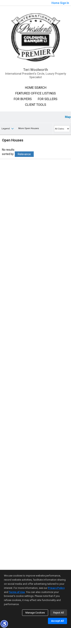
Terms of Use (17, 592)
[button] (4, 623)
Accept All (57, 620)
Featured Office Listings (35, 93)
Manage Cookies (35, 612)
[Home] (35, 37)
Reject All (58, 612)
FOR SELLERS (47, 99)
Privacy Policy (56, 587)
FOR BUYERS (23, 99)
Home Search (35, 88)
